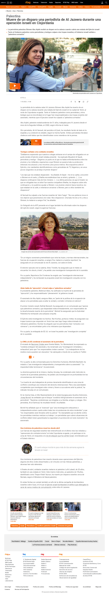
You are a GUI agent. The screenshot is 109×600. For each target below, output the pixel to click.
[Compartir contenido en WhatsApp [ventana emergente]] (83, 101)
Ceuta (47, 541)
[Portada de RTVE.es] (28, 2)
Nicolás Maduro (68, 541)
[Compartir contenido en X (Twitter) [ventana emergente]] (75, 101)
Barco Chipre (56, 541)
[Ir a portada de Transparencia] (82, 555)
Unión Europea (62, 395)
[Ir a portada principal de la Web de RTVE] (13, 554)
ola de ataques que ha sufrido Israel (60, 436)
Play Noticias (72, 545)
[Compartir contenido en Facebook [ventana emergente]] (71, 101)
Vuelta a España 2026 (35, 541)
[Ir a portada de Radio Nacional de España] (49, 555)
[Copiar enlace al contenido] (87, 101)
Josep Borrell (25, 398)
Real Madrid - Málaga (19, 541)
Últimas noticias (59, 545)
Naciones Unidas (37, 344)
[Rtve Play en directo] (8, 2)
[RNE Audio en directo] (11, 2)
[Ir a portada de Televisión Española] (31, 555)
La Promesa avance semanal (42, 545)
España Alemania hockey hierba (86, 541)
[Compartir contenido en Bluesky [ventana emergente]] (79, 101)
